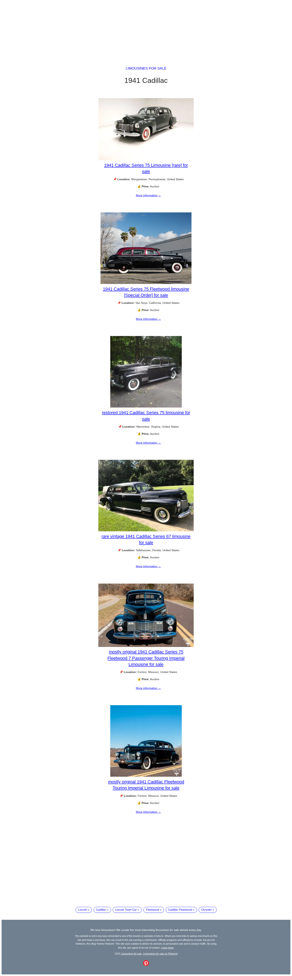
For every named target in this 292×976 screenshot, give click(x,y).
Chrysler (206, 909)
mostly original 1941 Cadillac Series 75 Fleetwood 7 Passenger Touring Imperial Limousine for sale (146, 658)
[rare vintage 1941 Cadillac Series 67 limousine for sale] (146, 530)
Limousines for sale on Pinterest (160, 953)
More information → (148, 195)
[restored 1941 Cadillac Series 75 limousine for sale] (146, 406)
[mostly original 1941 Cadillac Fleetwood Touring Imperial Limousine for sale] (146, 775)
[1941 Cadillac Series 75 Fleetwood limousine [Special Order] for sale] (146, 283)
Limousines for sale (146, 68)
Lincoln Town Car (126, 909)
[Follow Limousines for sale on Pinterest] (146, 965)
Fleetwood (152, 909)
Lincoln (82, 909)
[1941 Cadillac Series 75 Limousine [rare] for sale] (146, 159)
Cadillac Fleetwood (180, 909)
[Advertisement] (146, 29)
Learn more (167, 947)
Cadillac (101, 909)
